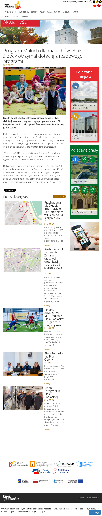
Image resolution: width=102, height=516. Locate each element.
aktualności (10, 12)
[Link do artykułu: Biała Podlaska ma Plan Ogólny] (23, 364)
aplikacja (66, 12)
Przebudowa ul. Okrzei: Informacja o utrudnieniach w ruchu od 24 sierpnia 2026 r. (53, 212)
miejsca (34, 12)
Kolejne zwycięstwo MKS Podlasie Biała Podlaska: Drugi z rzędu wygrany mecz (54, 317)
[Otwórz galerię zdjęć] (34, 91)
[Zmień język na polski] (95, 5)
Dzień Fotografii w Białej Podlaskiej (52, 392)
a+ (85, 1)
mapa (49, 12)
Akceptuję (94, 512)
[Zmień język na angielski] (99, 5)
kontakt (24, 16)
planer (57, 12)
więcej (47, 245)
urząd (75, 12)
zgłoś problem (11, 16)
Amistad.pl (95, 498)
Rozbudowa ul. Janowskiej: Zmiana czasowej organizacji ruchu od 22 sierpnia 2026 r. (54, 260)
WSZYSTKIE (59, 196)
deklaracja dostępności (73, 1)
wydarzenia (24, 12)
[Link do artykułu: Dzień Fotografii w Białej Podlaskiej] (23, 398)
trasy (42, 12)
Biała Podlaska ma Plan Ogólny (53, 356)
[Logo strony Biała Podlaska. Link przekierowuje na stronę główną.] (13, 4)
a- (88, 1)
